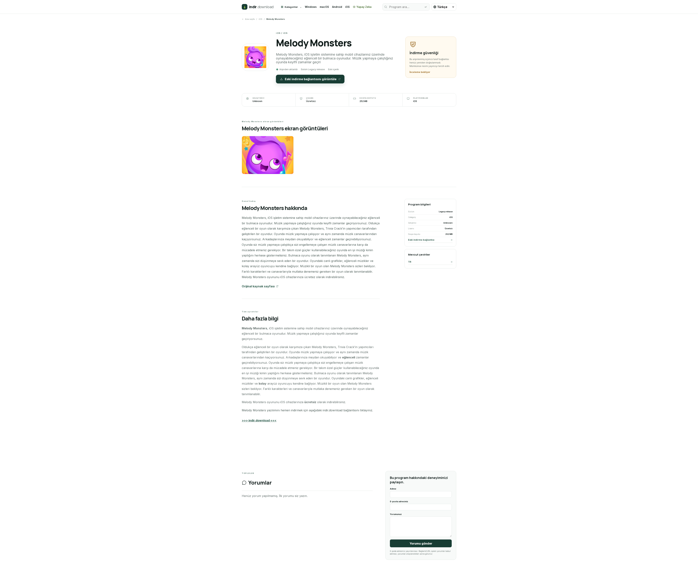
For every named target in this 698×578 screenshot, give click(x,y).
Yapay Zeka (364, 6)
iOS (347, 6)
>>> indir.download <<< (259, 420)
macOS (324, 6)
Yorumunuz (396, 514)
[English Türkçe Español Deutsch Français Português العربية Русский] (444, 7)
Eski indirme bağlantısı (421, 239)
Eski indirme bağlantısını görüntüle (310, 79)
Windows (311, 6)
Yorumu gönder (421, 543)
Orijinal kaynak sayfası (258, 286)
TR (409, 261)
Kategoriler (291, 6)
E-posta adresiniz (399, 501)
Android (337, 6)
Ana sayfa (250, 19)
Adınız (393, 488)
